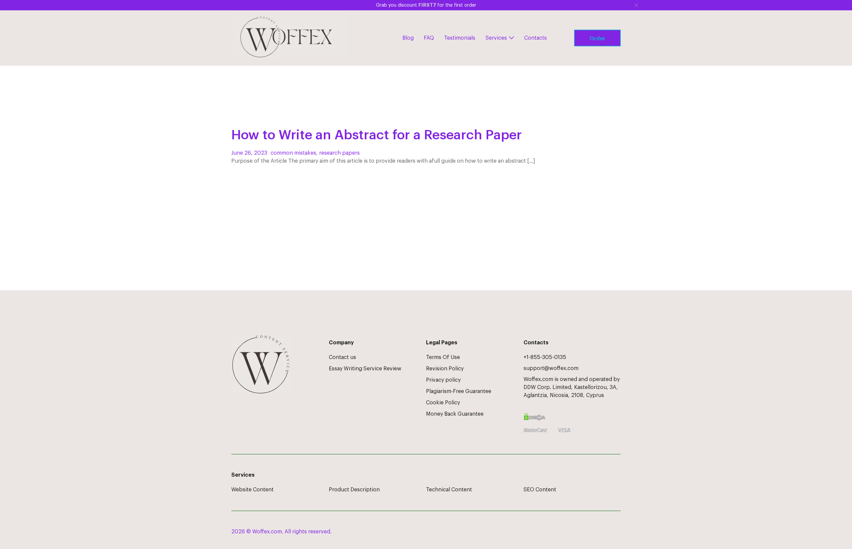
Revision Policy (445, 368)
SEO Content (540, 489)
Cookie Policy (443, 402)
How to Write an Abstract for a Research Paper (376, 135)
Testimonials (459, 38)
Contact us (342, 357)
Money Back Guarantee (455, 414)
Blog (408, 38)
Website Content (252, 489)
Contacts (535, 38)
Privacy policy (443, 380)
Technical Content (449, 489)
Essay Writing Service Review (365, 368)
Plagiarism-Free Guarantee (458, 391)
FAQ (429, 38)
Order (597, 38)
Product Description (354, 489)
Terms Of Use (443, 357)
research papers (339, 153)
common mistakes (293, 153)
